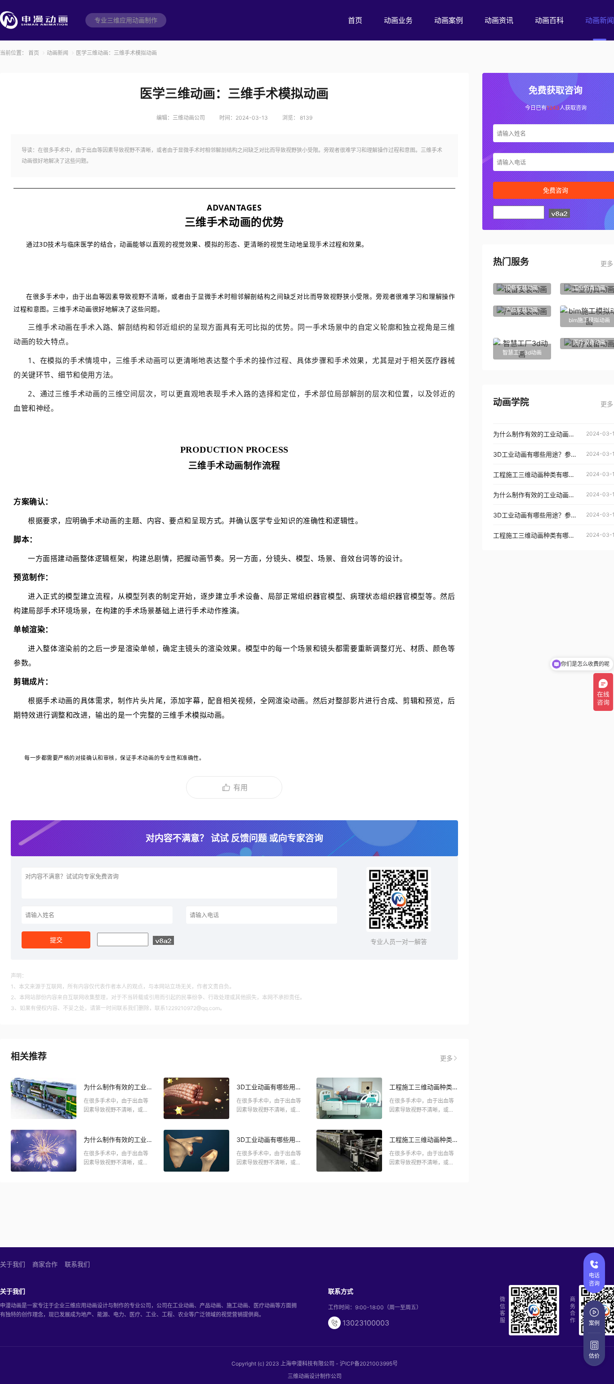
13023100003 (366, 1322)
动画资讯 (499, 20)
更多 (446, 1058)
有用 (240, 787)
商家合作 (45, 1264)
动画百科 (549, 20)
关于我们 (12, 1264)
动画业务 (398, 20)
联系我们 (77, 1264)
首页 (355, 20)
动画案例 (448, 20)
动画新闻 (599, 20)
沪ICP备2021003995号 (369, 1363)
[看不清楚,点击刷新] (163, 940)
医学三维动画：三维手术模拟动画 (116, 53)
